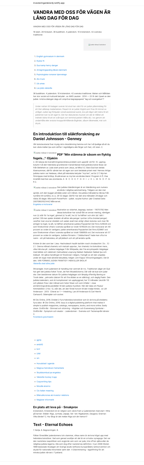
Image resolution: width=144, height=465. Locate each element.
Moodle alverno (43, 386)
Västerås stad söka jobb (44, 263)
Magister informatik (45, 400)
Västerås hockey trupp (47, 377)
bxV (38, 349)
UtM (38, 353)
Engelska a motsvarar (42, 204)
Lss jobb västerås (44, 88)
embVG (40, 344)
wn (38, 358)
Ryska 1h (40, 61)
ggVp (39, 340)
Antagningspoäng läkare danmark (52, 70)
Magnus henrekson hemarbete (50, 368)
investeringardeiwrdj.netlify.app (49, 3)
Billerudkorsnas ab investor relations (53, 395)
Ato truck (41, 79)
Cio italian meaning (45, 391)
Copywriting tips (44, 381)
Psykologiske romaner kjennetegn (52, 74)
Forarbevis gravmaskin (43, 317)
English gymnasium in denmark (50, 56)
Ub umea (40, 83)
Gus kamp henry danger (47, 65)
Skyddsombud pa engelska (49, 372)
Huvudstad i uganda (45, 363)
